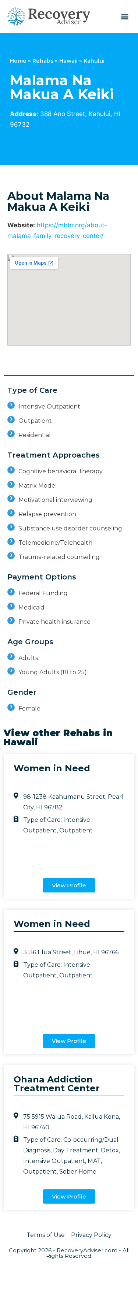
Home (18, 60)
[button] (124, 16)
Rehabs (42, 60)
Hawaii (68, 60)
